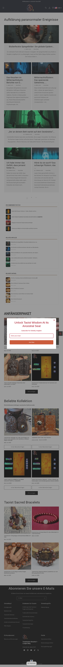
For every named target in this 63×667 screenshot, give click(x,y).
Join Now (31, 342)
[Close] (54, 320)
